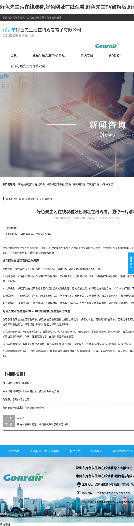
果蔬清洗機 (93, 184)
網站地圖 (5, 524)
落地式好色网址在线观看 (31, 184)
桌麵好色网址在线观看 (59, 184)
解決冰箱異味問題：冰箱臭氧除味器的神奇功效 (42, 424)
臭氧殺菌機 (79, 184)
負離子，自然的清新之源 (16, 399)
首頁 (13, 55)
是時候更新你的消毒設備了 (17, 383)
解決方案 (86, 55)
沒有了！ (22, 418)
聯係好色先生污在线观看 (27, 66)
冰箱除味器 (107, 184)
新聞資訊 (115, 55)
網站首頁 (14, 451)
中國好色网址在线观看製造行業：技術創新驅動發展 (31, 391)
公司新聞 (47, 198)
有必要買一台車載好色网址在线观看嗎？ (25, 407)
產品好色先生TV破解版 (48, 55)
